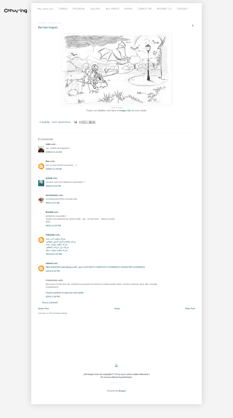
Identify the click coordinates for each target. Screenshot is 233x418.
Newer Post (43, 308)
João (48, 144)
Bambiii (49, 212)
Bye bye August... (48, 27)
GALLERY (95, 9)
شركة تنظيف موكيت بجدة (57, 244)
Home (117, 308)
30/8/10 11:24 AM (54, 152)
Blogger (122, 391)
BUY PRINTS (112, 9)
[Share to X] (87, 122)
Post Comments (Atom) (58, 313)
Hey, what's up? (45, 9)
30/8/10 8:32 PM (53, 186)
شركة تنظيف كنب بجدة (55, 239)
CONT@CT (182, 9)
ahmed (49, 263)
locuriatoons (52, 195)
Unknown (50, 235)
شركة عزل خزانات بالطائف (57, 247)
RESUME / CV (164, 9)
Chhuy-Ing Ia (120, 374)
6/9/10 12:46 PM (53, 225)
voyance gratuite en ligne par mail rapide (65, 293)
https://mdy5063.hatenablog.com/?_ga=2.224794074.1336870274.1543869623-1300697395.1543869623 (95, 267)
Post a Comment (50, 302)
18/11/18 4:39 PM (54, 254)
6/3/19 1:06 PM (53, 296)
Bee (48, 161)
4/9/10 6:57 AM (53, 203)
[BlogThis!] (84, 122)
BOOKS (129, 9)
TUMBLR (62, 9)
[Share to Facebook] (90, 122)
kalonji (49, 178)
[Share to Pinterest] (94, 122)
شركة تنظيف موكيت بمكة (57, 250)
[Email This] (81, 122)
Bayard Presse (64, 122)
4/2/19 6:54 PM (53, 271)
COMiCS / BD (145, 9)
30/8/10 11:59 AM (54, 169)
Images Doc (125, 110)
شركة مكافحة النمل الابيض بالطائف (61, 241)
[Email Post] (75, 122)
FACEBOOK (79, 9)
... (194, 9)
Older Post (190, 308)
